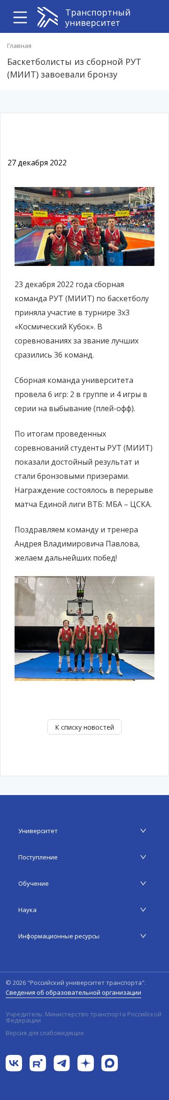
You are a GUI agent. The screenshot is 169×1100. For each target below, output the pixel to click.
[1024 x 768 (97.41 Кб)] (84, 628)
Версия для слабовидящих (45, 1033)
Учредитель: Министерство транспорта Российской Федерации (83, 1017)
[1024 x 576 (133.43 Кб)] (84, 225)
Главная (19, 45)
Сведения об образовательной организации (73, 992)
